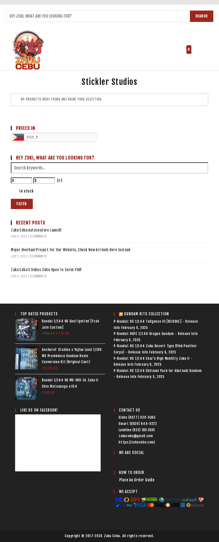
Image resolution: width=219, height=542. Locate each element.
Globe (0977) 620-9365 (137, 417)
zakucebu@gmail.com (136, 436)
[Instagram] (124, 461)
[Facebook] (117, 461)
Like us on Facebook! (39, 410)
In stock (26, 191)
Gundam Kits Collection (146, 314)
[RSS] (138, 461)
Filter (22, 204)
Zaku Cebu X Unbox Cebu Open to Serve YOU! (46, 269)
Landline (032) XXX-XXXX (137, 430)
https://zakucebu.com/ (137, 442)
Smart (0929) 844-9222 (138, 424)
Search (202, 16)
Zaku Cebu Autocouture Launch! (36, 230)
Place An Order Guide (137, 480)
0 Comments (38, 236)
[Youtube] (131, 461)
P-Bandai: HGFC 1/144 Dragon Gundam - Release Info (156, 334)
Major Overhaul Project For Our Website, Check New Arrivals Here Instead (70, 250)
